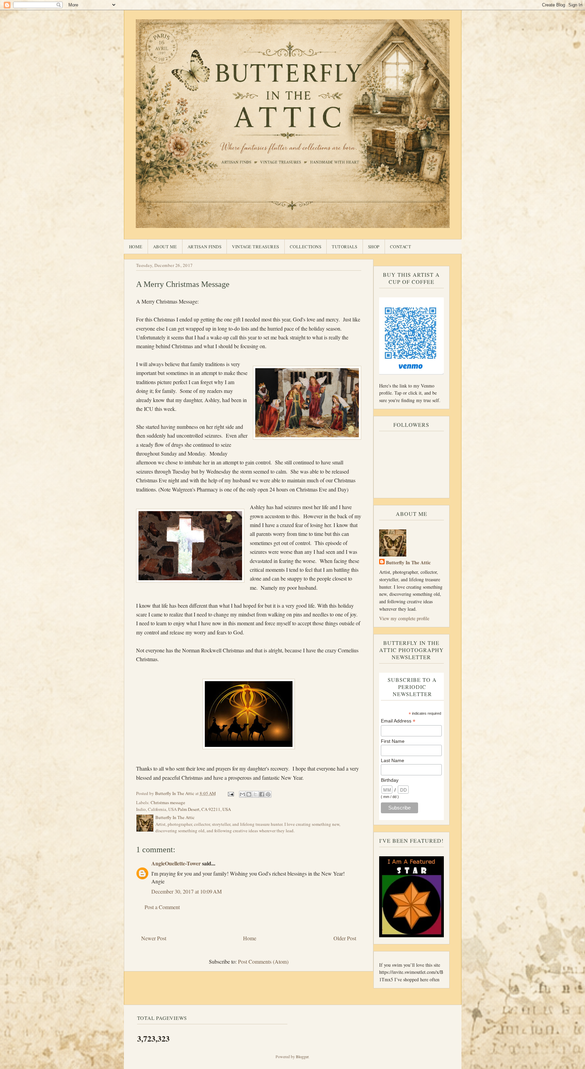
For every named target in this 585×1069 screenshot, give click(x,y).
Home (136, 247)
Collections (306, 247)
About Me (165, 247)
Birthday (389, 780)
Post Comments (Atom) (263, 961)
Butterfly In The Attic (408, 562)
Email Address (398, 721)
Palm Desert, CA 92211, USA (204, 809)
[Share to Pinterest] (268, 794)
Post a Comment (162, 906)
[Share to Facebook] (261, 794)
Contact (400, 247)
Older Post (344, 938)
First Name (393, 741)
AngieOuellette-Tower (176, 863)
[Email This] (242, 794)
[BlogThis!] (248, 794)
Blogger (302, 1056)
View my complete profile (404, 618)
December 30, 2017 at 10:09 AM (186, 891)
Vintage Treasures (255, 247)
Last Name (392, 760)
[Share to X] (255, 794)
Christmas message (168, 802)
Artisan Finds (205, 247)
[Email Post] (230, 793)
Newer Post (153, 938)
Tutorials (345, 247)
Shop (374, 247)
